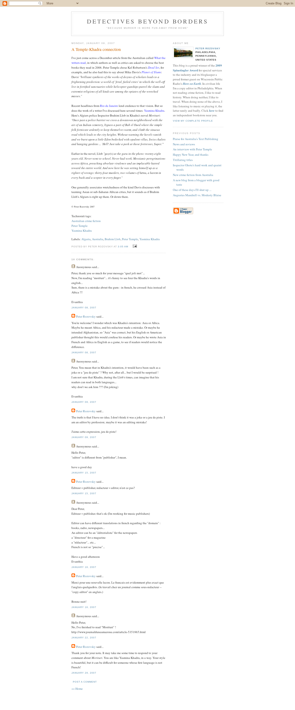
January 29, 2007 (83, 673)
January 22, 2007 (83, 637)
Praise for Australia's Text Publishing (195, 139)
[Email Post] (134, 246)
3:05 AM (123, 246)
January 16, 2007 (83, 567)
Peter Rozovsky (86, 316)
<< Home (77, 689)
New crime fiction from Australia (193, 175)
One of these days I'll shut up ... (192, 190)
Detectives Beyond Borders (147, 21)
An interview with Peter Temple (192, 149)
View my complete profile (193, 121)
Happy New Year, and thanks (190, 154)
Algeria (86, 239)
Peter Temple (79, 226)
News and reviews (184, 144)
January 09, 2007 (83, 402)
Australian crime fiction (86, 221)
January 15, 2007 (83, 472)
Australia (97, 239)
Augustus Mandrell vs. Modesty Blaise (197, 195)
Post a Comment (85, 682)
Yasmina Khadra (81, 230)
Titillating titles (183, 160)
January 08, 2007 (83, 307)
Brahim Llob (113, 239)
